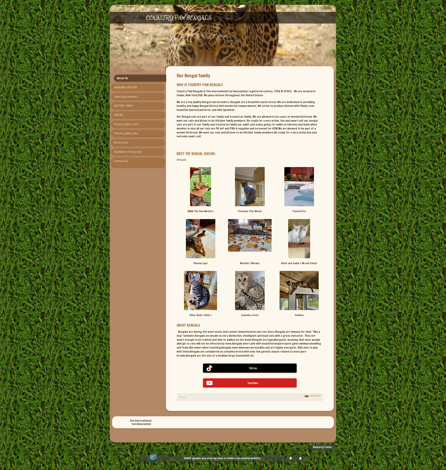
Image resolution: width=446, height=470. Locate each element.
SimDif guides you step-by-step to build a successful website (222, 458)
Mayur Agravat (315, 395)
